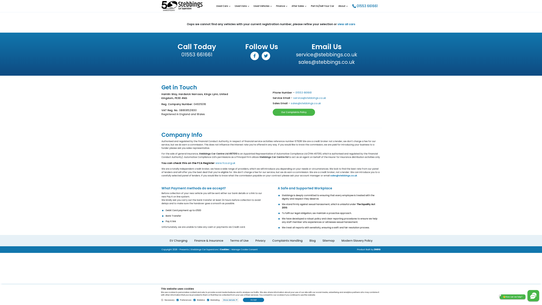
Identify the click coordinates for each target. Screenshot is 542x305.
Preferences (185, 300)
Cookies (224, 249)
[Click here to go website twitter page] (266, 56)
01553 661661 (367, 6)
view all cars (346, 24)
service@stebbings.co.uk (326, 54)
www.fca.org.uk (225, 163)
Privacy (260, 241)
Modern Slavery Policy (356, 241)
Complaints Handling (287, 241)
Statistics (201, 300)
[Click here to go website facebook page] (254, 56)
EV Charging (178, 241)
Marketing (215, 300)
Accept (254, 300)
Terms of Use (239, 241)
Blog (312, 241)
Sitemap (329, 241)
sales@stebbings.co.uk (326, 62)
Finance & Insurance (208, 241)
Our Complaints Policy (294, 112)
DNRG (377, 249)
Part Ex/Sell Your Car (322, 6)
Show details (229, 300)
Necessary (169, 300)
